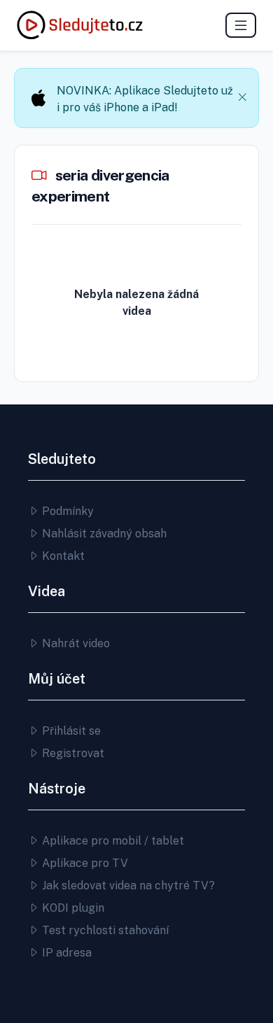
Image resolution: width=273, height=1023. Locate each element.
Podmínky (66, 511)
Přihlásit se (70, 731)
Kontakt (62, 556)
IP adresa (65, 952)
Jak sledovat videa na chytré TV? (127, 885)
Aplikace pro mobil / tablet (111, 840)
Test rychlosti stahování (104, 930)
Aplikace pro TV (83, 863)
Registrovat (71, 753)
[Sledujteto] (80, 25)
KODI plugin (71, 908)
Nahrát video (74, 643)
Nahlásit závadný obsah (103, 533)
